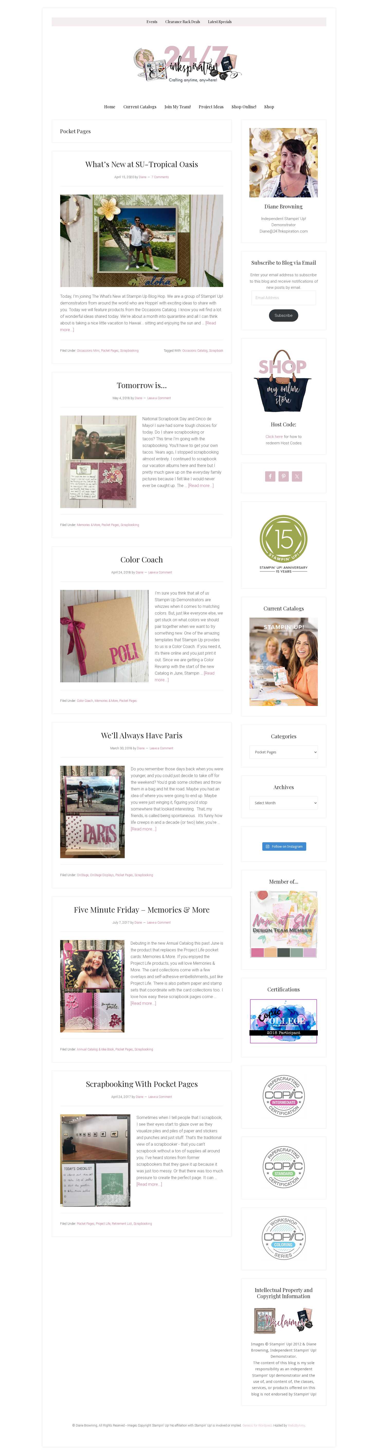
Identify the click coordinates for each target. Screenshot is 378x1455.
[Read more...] (201, 485)
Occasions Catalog (195, 350)
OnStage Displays (102, 875)
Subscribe (284, 315)
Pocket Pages (110, 350)
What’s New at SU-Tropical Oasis (141, 164)
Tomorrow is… (142, 385)
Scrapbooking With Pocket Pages (142, 1084)
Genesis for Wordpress (257, 1425)
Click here (274, 436)
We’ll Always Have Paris (141, 735)
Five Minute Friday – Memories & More (142, 909)
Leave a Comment (159, 398)
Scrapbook (216, 350)
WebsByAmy (296, 1425)
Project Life (103, 1224)
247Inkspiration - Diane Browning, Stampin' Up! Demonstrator (189, 64)
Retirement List (122, 1224)
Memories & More (88, 525)
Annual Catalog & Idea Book (95, 1049)
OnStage (82, 875)
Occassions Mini (88, 350)
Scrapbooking (129, 350)
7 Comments (160, 177)
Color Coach (141, 559)
